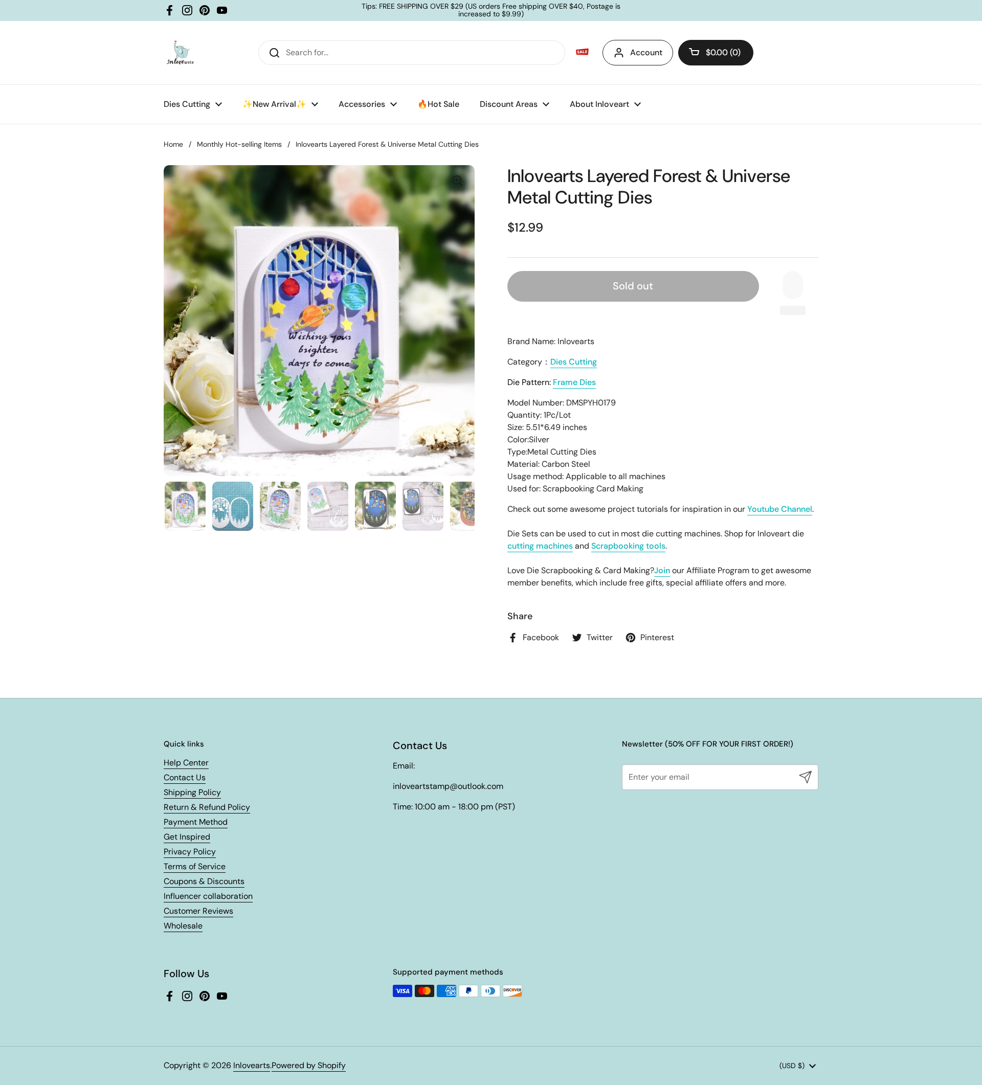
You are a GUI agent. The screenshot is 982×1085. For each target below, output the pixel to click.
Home (173, 144)
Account (646, 52)
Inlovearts (251, 1065)
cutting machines (540, 545)
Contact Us (185, 777)
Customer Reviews (198, 911)
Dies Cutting (573, 361)
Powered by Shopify (309, 1065)
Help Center (186, 762)
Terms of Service (195, 866)
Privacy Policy (190, 851)
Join (662, 570)
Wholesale (183, 925)
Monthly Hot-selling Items (239, 144)
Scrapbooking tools (628, 545)
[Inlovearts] (180, 52)
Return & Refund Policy (207, 807)
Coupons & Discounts (204, 881)
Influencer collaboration (208, 896)
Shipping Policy (192, 792)
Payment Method (196, 822)
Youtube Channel (779, 509)
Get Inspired (187, 836)
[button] (715, 52)
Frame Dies (574, 382)
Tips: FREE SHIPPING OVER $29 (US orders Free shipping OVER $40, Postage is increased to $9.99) (491, 10)
